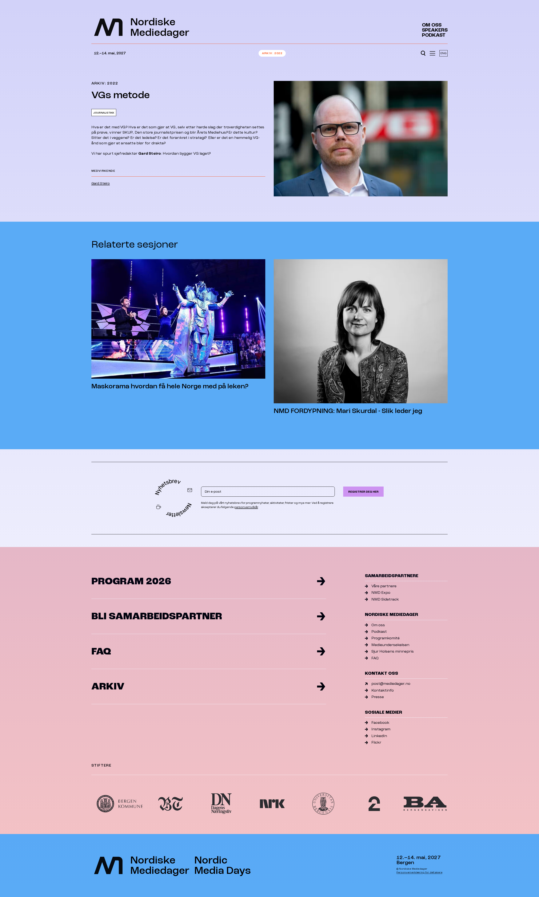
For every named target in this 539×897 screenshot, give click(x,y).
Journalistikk (103, 112)
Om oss (432, 25)
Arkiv (267, 53)
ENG (443, 53)
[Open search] (423, 53)
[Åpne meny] (432, 53)
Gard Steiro (100, 183)
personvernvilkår (246, 507)
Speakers (435, 30)
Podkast (434, 35)
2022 (278, 53)
